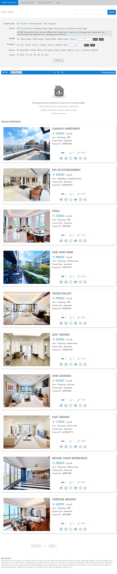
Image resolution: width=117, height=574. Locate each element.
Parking (40, 50)
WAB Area (62, 34)
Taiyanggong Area (51, 34)
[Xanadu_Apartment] (61, 158)
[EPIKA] (61, 241)
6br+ (47, 55)
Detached (95, 50)
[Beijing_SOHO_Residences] (61, 488)
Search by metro (27, 3)
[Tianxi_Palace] (61, 323)
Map (58, 3)
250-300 (58, 45)
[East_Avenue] (61, 364)
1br (27, 55)
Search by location (9, 3)
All (18, 24)
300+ (65, 45)
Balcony (57, 50)
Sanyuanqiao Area (98, 32)
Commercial (86, 50)
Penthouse (70, 50)
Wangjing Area (73, 32)
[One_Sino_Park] (61, 282)
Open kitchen (24, 50)
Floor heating (48, 50)
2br (31, 55)
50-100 (27, 45)
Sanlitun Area (62, 32)
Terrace (77, 50)
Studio (22, 55)
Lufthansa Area (52, 32)
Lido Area (42, 32)
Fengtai (50, 28)
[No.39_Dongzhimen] (61, 200)
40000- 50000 (63, 39)
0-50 (22, 45)
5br (42, 55)
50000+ (73, 39)
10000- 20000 (25, 39)
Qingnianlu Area (38, 34)
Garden (33, 50)
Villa (45, 24)
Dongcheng (37, 28)
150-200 (43, 45)
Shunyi (30, 28)
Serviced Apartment (35, 24)
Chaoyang (23, 28)
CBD (21, 32)
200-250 (51, 45)
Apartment (23, 24)
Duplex (63, 50)
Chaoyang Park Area (31, 32)
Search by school (45, 3)
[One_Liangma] (61, 406)
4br (38, 55)
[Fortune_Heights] (61, 529)
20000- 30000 (38, 39)
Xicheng (44, 28)
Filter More (58, 61)
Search (10, 12)
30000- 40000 (50, 39)
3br (35, 55)
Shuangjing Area (85, 32)
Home (3, 12)
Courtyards (52, 24)
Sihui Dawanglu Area (24, 34)
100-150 (35, 45)
